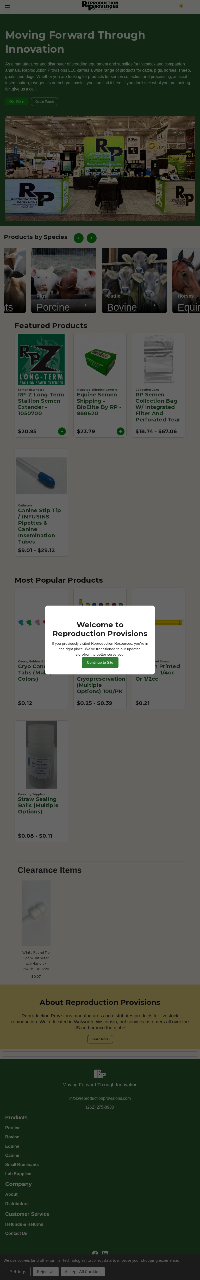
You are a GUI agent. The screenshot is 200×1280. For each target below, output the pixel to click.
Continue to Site (100, 662)
